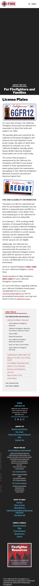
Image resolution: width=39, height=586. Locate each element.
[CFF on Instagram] (23, 419)
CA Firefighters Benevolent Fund (18, 363)
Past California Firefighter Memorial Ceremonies (17, 341)
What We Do (19, 85)
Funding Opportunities (19, 486)
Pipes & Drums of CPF (14, 375)
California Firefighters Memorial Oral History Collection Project (19, 329)
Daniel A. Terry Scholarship (16, 366)
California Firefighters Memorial (17, 320)
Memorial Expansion (15, 336)
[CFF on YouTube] (21, 419)
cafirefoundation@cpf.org (19, 416)
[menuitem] (19, 347)
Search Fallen (13, 334)
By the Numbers (19, 490)
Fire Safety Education (19, 478)
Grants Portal (19, 492)
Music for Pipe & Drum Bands (19, 345)
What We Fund (19, 488)
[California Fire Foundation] (9, 6)
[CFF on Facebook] (15, 419)
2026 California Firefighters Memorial (18, 324)
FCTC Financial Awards (19, 480)
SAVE (19, 476)
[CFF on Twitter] (18, 419)
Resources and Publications (16, 369)
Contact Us (19, 406)
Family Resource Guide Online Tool (18, 355)
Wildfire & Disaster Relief (19, 474)
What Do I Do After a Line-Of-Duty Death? (18, 359)
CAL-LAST (10, 372)
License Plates (12, 378)
